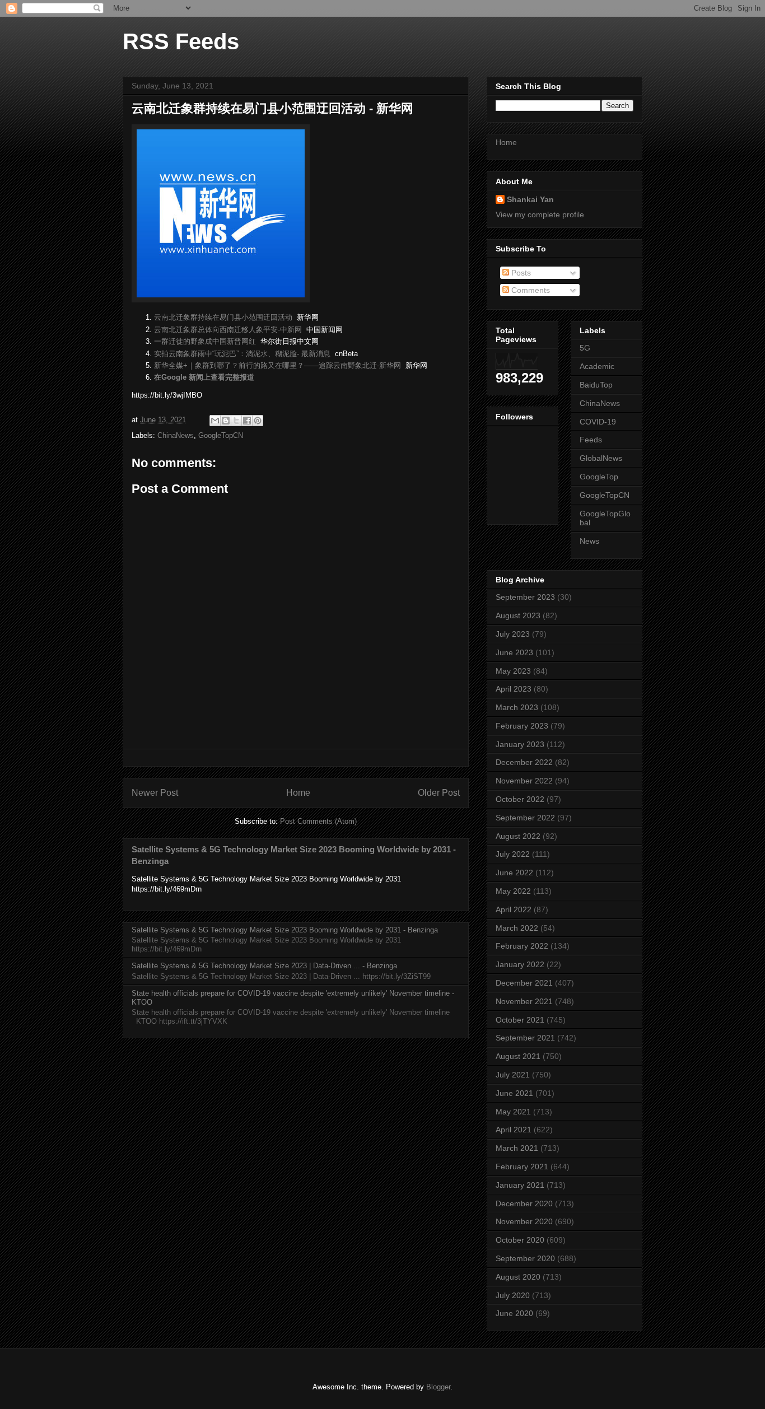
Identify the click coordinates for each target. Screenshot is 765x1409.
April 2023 (513, 688)
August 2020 (518, 1276)
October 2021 (520, 1019)
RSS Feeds (181, 41)
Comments (529, 290)
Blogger (438, 1387)
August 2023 (518, 615)
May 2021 (513, 1111)
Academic (597, 366)
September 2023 (525, 596)
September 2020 (525, 1258)
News (589, 540)
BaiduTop (596, 384)
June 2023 (514, 652)
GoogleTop (599, 476)
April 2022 (513, 909)
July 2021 (513, 1074)
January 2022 (520, 964)
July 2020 (513, 1295)
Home (298, 792)
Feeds (591, 439)
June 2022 (514, 872)
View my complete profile (540, 214)
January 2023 (520, 744)
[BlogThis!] (225, 420)
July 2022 (513, 854)
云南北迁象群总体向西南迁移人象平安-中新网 (228, 329)
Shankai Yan (530, 199)
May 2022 (513, 891)
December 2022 (524, 762)
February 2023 (522, 725)
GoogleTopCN (220, 435)
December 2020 (524, 1203)
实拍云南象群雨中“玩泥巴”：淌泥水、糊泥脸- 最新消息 (242, 353)
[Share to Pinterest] (257, 420)
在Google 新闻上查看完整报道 (204, 377)
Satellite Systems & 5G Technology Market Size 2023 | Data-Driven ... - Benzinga (264, 966)
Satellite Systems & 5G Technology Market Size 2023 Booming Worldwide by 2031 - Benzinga (285, 930)
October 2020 (520, 1239)
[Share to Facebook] (247, 420)
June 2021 (514, 1093)
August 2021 (518, 1056)
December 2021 (524, 982)
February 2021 (522, 1166)
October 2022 (520, 799)
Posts (520, 272)
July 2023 (513, 633)
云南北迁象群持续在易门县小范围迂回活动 (223, 317)
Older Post (439, 792)
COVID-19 (598, 421)
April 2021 (513, 1129)
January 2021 (520, 1185)
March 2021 (517, 1148)
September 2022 (525, 817)
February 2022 (522, 945)
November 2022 (524, 780)
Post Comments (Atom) (318, 821)
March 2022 (517, 927)
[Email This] (215, 420)
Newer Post (155, 792)
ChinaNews (175, 435)
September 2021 (525, 1037)
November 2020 (524, 1221)
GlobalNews (601, 458)
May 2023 (513, 670)
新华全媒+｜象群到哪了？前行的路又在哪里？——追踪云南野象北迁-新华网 (277, 365)
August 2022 (518, 836)
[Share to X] (236, 420)
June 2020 (514, 1313)
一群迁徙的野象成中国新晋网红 (205, 341)
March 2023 (517, 707)
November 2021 (524, 1001)
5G (585, 347)
